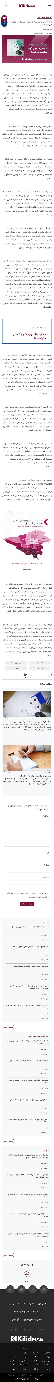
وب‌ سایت (45, 877)
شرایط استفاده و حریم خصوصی (27, 1378)
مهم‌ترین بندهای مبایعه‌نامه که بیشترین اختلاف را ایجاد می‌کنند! (28, 1120)
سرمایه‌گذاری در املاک (16, 663)
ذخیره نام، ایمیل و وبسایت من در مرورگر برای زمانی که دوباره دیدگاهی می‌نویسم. (28, 895)
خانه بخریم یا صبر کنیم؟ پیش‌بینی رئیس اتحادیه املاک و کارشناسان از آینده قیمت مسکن (28, 1156)
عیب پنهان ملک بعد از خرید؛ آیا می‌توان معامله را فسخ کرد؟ (28, 1081)
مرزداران (35, 1369)
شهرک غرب (35, 1357)
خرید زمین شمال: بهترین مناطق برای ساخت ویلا (31, 966)
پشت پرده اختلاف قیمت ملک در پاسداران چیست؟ (30, 927)
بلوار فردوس (46, 1361)
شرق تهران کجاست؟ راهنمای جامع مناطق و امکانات (30, 946)
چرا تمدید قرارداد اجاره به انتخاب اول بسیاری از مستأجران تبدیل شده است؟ (27, 1234)
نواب (48, 1369)
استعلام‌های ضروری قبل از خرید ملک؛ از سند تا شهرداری (28, 1100)
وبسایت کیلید (14, 1329)
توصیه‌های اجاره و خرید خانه (27, 1311)
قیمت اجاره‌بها (40, 668)
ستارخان (35, 1361)
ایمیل (46, 865)
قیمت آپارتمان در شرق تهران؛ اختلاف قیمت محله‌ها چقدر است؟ (28, 1215)
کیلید (42, 195)
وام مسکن (16, 668)
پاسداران (35, 1353)
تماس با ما (28, 1329)
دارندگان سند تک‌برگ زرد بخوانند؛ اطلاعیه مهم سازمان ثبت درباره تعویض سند (27, 1042)
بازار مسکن (40, 663)
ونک (37, 1365)
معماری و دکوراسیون (33, 1319)
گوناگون (15, 1319)
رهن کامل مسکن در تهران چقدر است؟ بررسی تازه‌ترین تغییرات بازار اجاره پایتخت (29, 987)
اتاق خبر (42, 1303)
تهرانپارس (47, 1353)
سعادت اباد (46, 1365)
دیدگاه (46, 816)
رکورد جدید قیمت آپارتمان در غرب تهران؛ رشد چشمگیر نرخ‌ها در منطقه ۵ (27, 1006)
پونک (48, 1357)
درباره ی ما (41, 1329)
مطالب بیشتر (8, 1027)
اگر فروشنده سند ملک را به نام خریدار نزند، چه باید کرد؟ (28, 1060)
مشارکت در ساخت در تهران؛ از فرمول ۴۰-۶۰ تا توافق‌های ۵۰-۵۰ (28, 1195)
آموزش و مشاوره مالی (44, 17)
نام (47, 852)
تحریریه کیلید (47, 29)
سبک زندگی (13, 1303)
